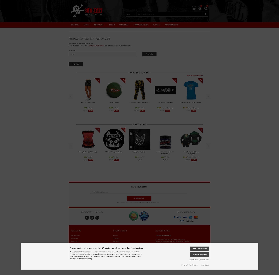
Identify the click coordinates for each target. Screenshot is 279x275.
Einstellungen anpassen (200, 259)
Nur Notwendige (200, 254)
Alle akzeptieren (199, 249)
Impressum (205, 265)
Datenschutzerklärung (190, 265)
